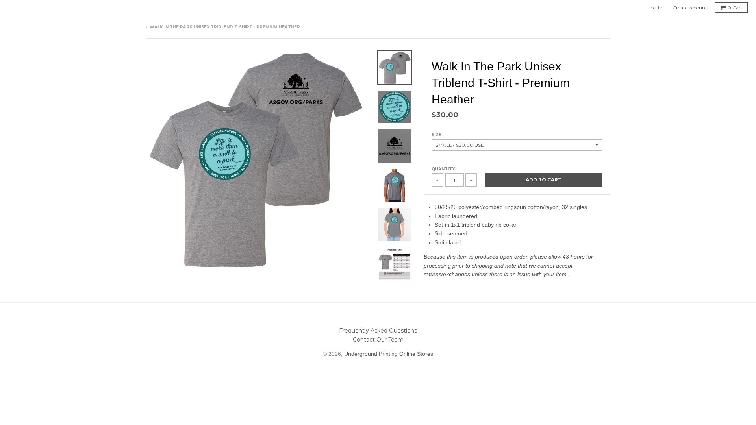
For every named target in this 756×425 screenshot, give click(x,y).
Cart (735, 8)
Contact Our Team (378, 339)
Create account (690, 8)
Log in (655, 8)
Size (436, 134)
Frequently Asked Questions (378, 330)
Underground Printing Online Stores (388, 354)
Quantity (443, 169)
